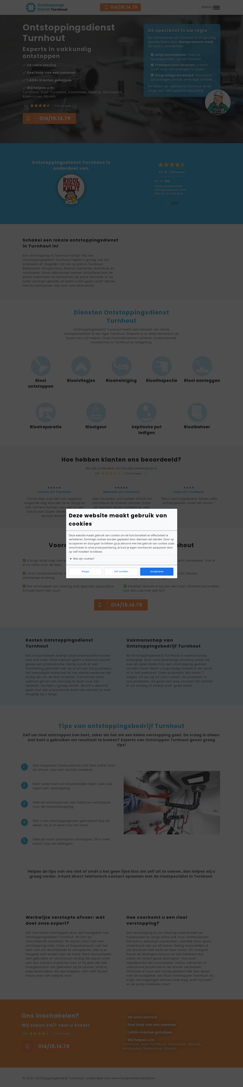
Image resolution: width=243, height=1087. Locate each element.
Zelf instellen (121, 571)
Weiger (85, 571)
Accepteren (156, 571)
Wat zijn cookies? (83, 558)
